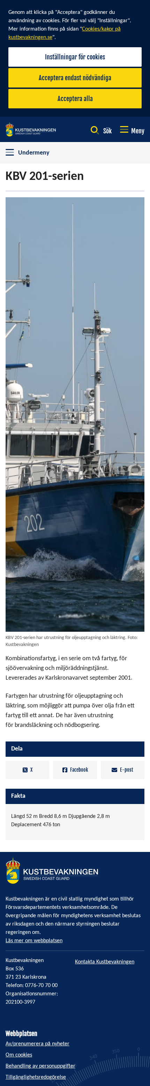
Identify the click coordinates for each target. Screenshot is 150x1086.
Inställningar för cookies (75, 57)
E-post (126, 770)
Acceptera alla (75, 98)
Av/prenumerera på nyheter (37, 1044)
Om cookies (19, 1055)
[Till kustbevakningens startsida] (31, 129)
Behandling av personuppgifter (40, 1066)
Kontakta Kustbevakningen (104, 962)
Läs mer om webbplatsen (34, 941)
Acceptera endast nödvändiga (75, 78)
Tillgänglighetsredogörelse (36, 1077)
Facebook (79, 770)
